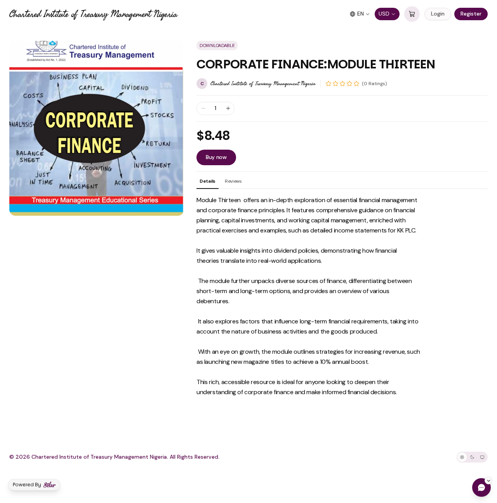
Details (207, 181)
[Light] (462, 457)
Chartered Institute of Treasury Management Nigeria (93, 14)
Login (438, 13)
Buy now (216, 157)
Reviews (233, 181)
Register (471, 13)
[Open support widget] (481, 487)
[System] (482, 457)
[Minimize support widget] (488, 480)
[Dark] (472, 457)
